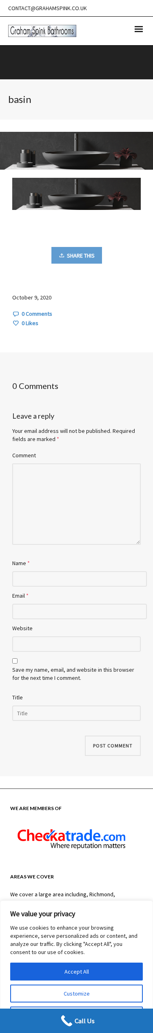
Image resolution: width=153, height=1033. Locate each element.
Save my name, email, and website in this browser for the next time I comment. (73, 673)
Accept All (76, 971)
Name (19, 563)
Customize (77, 993)
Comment (24, 455)
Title (17, 697)
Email (18, 595)
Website (22, 628)
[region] (76, 966)
